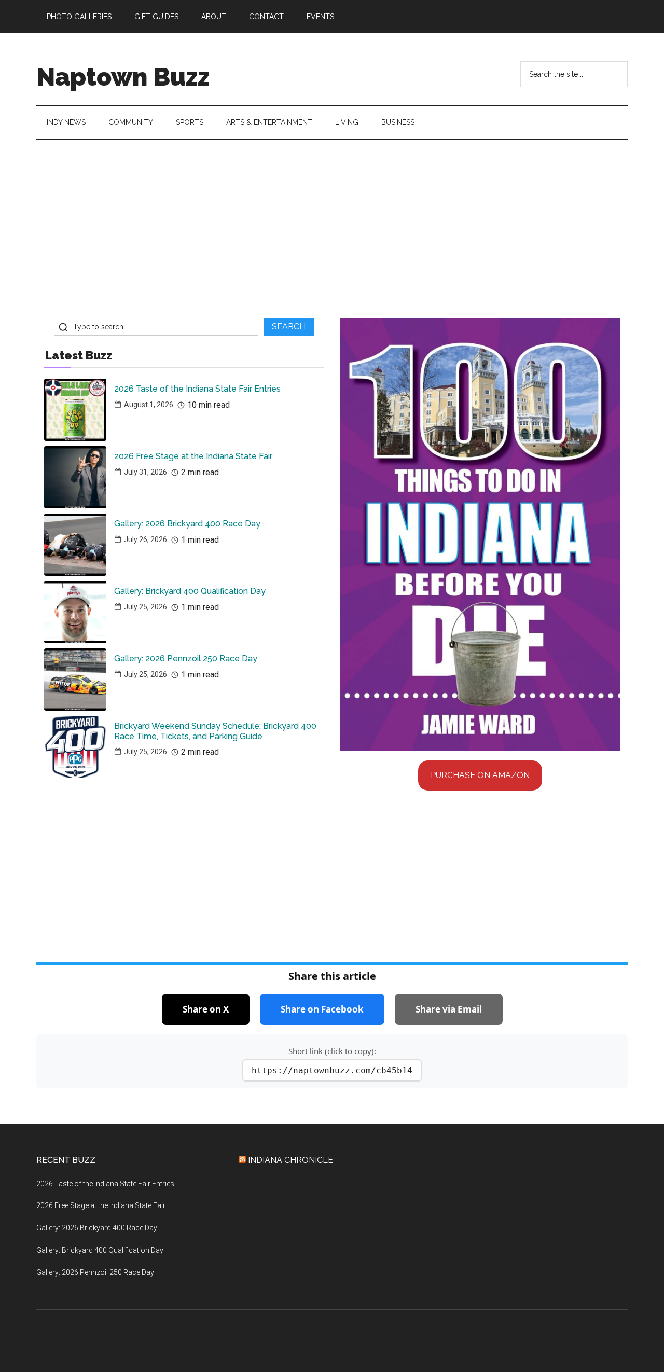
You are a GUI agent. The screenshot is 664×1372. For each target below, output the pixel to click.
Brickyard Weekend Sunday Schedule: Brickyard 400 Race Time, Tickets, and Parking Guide (215, 731)
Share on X (206, 1009)
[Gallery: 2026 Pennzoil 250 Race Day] (75, 679)
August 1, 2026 (148, 404)
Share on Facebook (322, 1009)
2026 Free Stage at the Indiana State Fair (193, 456)
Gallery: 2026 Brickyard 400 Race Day (187, 524)
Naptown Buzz (123, 76)
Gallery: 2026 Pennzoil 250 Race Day (185, 658)
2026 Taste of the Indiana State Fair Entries (197, 389)
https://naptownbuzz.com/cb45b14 (332, 1070)
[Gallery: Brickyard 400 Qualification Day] (75, 612)
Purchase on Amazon (480, 775)
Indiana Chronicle (290, 1160)
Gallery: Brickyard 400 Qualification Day (190, 591)
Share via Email (449, 1009)
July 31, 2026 (145, 472)
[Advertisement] (332, 233)
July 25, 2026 (145, 607)
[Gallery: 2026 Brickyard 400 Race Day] (75, 545)
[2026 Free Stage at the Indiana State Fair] (75, 477)
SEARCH (289, 326)
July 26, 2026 (145, 539)
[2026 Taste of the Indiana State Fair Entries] (75, 410)
